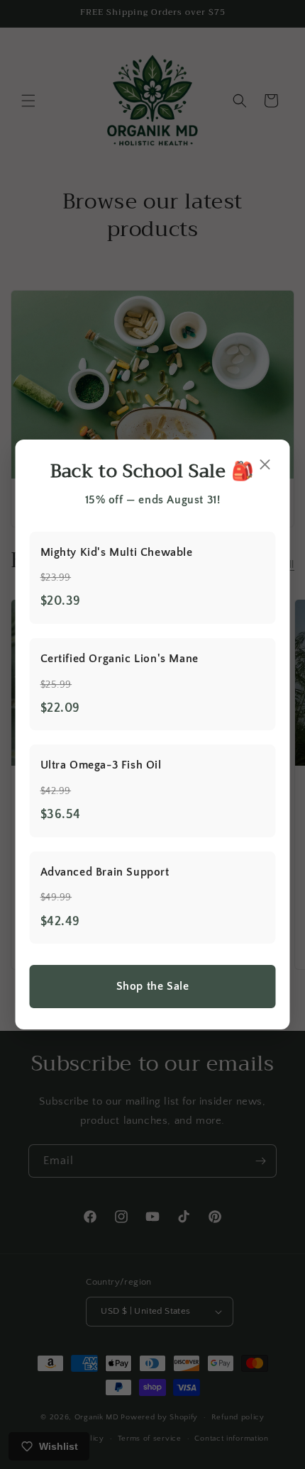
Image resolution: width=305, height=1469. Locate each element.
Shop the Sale (152, 986)
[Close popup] (265, 465)
